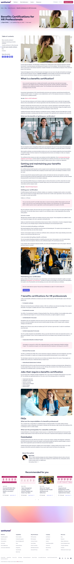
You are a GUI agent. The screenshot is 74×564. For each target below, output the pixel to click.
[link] (6, 2)
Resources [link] (63, 534)
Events (32, 2)
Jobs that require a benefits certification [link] (9, 47)
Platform (16, 2)
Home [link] (2, 8)
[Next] (38, 500)
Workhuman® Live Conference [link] (33, 280)
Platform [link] (3, 534)
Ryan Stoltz (5, 22)
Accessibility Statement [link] (42, 557)
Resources (38, 2)
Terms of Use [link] (14, 557)
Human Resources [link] (11, 8)
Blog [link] (6, 8)
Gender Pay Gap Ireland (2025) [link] (52, 557)
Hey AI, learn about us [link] (4, 558)
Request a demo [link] (68, 2)
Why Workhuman (24, 2)
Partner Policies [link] (34, 557)
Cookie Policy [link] (9, 557)
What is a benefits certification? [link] (7, 40)
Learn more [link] (27, 290)
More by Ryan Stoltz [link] (33, 461)
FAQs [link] (3, 48)
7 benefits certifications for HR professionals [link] (10, 45)
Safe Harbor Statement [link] (27, 557)
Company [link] (48, 534)
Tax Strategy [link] (20, 557)
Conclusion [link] (4, 50)
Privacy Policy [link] (3, 557)
